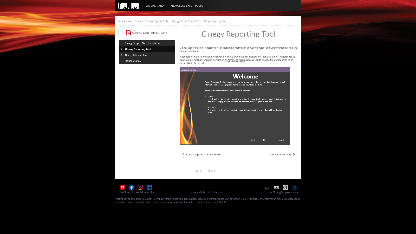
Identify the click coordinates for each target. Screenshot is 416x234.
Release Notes (133, 60)
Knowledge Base (181, 5)
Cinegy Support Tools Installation (142, 43)
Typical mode (285, 56)
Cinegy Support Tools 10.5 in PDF (150, 32)
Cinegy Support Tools (157, 21)
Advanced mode (236, 59)
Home (138, 21)
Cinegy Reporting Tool (215, 21)
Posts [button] (199, 5)
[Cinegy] (128, 6)
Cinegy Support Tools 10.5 (185, 21)
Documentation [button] (155, 5)
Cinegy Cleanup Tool (136, 55)
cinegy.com (218, 192)
